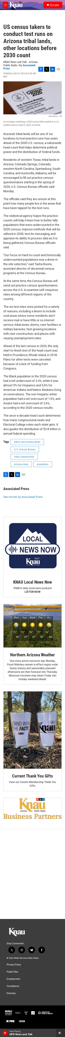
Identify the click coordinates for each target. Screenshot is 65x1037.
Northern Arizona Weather (32, 654)
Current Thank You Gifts (32, 776)
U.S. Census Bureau (25, 449)
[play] (5, 1033)
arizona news (21, 464)
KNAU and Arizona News (27, 442)
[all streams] (60, 1033)
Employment (13, 979)
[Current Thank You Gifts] (33, 730)
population (42, 464)
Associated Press (16, 489)
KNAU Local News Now (32, 582)
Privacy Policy (14, 964)
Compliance (13, 986)
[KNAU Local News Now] (33, 546)
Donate (54, 4)
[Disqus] (32, 874)
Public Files (12, 972)
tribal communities (24, 456)
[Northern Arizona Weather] (33, 626)
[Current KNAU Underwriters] (33, 808)
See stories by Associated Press (23, 497)
